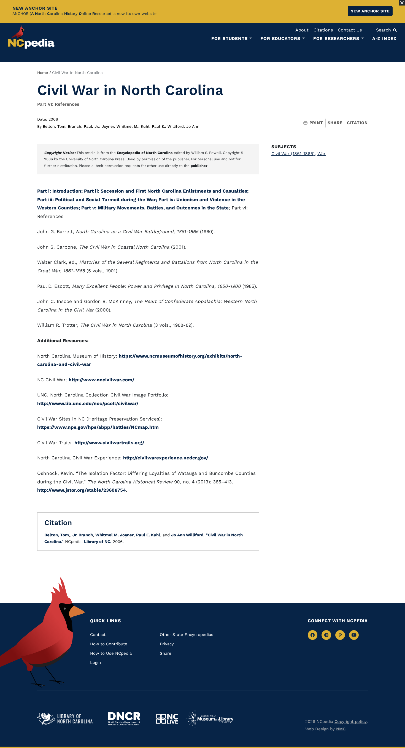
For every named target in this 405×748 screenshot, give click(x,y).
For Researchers (336, 38)
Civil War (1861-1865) (293, 153)
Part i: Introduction (59, 191)
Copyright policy (350, 721)
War (321, 153)
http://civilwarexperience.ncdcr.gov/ (165, 457)
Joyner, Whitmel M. (120, 126)
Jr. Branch (82, 535)
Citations (323, 30)
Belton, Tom (54, 126)
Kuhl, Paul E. (153, 126)
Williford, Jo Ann (183, 126)
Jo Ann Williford (187, 535)
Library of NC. (97, 541)
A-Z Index (384, 38)
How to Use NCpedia (111, 653)
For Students (229, 38)
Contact (98, 634)
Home (42, 72)
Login (95, 662)
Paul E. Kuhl (148, 535)
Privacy (167, 643)
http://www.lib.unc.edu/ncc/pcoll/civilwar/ (88, 403)
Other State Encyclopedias (186, 634)
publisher (199, 166)
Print (316, 123)
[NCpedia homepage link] (31, 37)
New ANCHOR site (370, 11)
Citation (357, 122)
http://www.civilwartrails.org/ (109, 442)
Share (335, 123)
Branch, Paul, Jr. (84, 126)
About (302, 30)
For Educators (280, 38)
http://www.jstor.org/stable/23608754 (81, 490)
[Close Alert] (402, 3)
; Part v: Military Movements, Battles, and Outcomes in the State (154, 208)
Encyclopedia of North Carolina (145, 153)
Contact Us (350, 30)
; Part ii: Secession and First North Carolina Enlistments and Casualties (164, 191)
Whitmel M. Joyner (114, 535)
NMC (340, 728)
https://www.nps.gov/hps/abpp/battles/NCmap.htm (98, 427)
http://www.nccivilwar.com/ (101, 379)
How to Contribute (108, 643)
